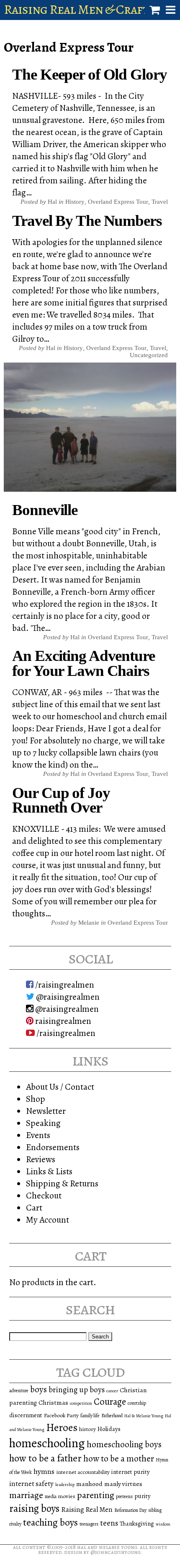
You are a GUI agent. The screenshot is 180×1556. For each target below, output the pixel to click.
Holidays (109, 1429)
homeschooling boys (124, 1444)
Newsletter (46, 1111)
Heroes (61, 1427)
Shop (35, 1099)
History (75, 201)
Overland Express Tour (118, 201)
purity (142, 1496)
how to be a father (45, 1458)
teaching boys (50, 1522)
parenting (95, 1495)
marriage (26, 1495)
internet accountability (83, 1472)
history (87, 1429)
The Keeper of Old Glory (89, 74)
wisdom (163, 1524)
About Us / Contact (60, 1087)
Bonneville (44, 509)
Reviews (40, 1159)
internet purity (130, 1472)
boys (38, 1389)
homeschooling (47, 1443)
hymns (43, 1471)
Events (38, 1135)
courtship (137, 1403)
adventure (18, 1390)
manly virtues (123, 1483)
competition (81, 1403)
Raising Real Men (87, 1509)
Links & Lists (49, 1171)
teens (109, 1523)
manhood (89, 1483)
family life (90, 1415)
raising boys (34, 1508)
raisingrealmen (62, 1021)
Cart (34, 1207)
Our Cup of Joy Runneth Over (61, 800)
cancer (112, 1391)
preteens (124, 1496)
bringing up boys (77, 1389)
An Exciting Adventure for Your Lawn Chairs (83, 663)
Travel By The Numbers (86, 220)
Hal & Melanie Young (143, 1416)
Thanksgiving (137, 1523)
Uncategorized (149, 355)
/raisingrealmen (63, 984)
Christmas (53, 1402)
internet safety (31, 1483)
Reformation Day (130, 1510)
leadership (65, 1484)
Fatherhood (112, 1415)
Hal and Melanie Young (107, 1547)
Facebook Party (61, 1415)
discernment (25, 1415)
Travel (160, 201)
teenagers (89, 1524)
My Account (47, 1219)
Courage (110, 1401)
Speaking (43, 1123)
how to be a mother (118, 1458)
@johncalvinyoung (115, 1552)
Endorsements (53, 1147)
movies (66, 1496)
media (51, 1496)
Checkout (44, 1195)
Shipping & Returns (62, 1183)
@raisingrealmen (67, 997)
